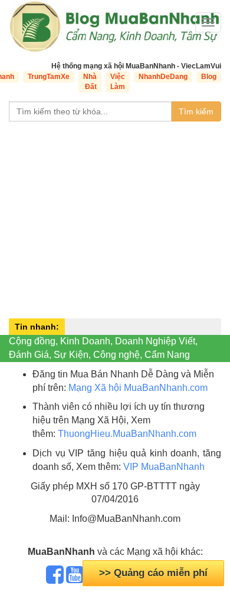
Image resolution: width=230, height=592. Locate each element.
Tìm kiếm (196, 111)
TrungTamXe (49, 77)
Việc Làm (117, 82)
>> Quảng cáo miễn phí (153, 572)
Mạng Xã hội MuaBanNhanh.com (138, 388)
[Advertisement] (115, 218)
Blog (208, 77)
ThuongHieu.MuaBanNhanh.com (127, 434)
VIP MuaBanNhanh (164, 467)
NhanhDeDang (163, 77)
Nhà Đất (90, 82)
